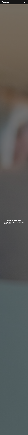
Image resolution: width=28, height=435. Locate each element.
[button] (25, 2)
